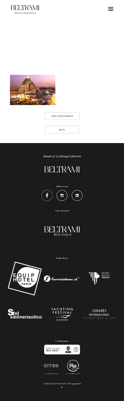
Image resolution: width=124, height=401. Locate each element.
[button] (111, 9)
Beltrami (25, 9)
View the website (62, 116)
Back (62, 129)
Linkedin (77, 195)
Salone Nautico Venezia (99, 279)
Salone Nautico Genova (24, 314)
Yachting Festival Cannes (62, 314)
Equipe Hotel (24, 279)
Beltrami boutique (62, 231)
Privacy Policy (61, 383)
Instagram (62, 195)
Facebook (46, 195)
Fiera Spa (99, 314)
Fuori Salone (62, 279)
